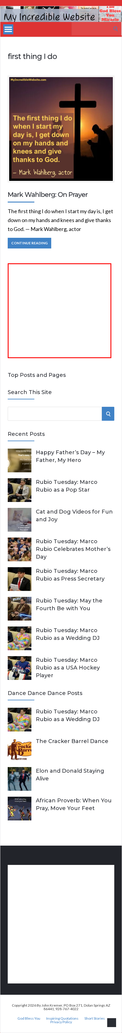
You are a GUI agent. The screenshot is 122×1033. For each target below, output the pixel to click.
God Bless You (28, 1018)
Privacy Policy (61, 1022)
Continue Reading (29, 243)
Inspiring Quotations (62, 1018)
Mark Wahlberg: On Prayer (48, 195)
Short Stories (94, 1018)
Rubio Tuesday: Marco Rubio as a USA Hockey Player (68, 668)
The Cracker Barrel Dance (72, 741)
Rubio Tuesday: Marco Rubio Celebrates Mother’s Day (73, 549)
